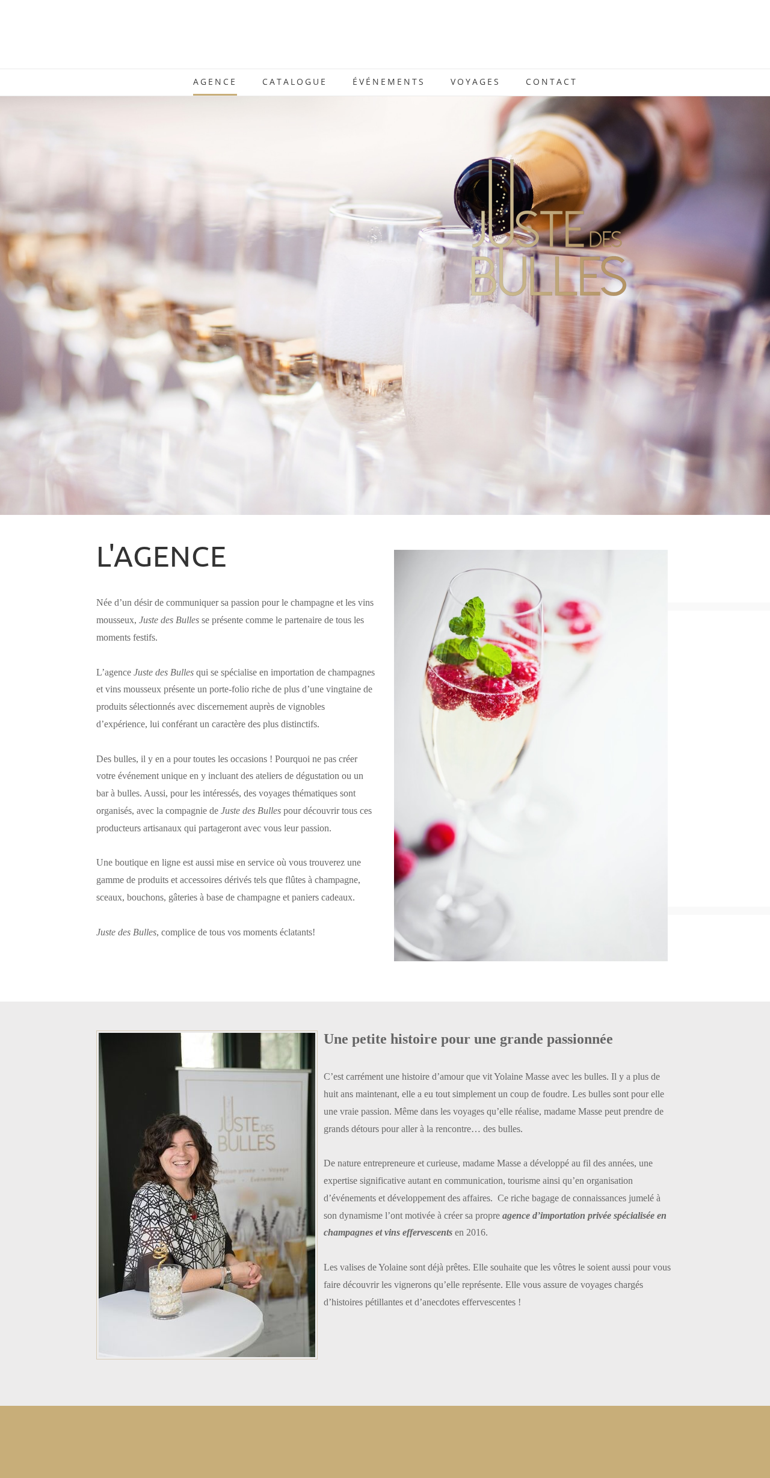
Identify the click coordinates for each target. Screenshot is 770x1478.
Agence (215, 81)
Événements (389, 81)
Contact (552, 81)
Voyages (475, 81)
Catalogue (294, 81)
